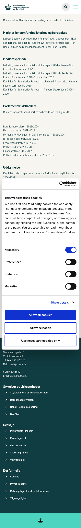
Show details (60, 302)
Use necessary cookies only (40, 340)
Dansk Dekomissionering (24, 406)
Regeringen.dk (18, 438)
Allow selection (40, 328)
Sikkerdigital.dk (19, 452)
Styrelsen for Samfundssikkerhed (29, 392)
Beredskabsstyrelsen (22, 399)
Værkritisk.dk (17, 459)
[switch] (70, 262)
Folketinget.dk (18, 445)
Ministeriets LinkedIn (21, 430)
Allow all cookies (40, 315)
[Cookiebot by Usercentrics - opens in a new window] (59, 183)
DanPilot (15, 414)
